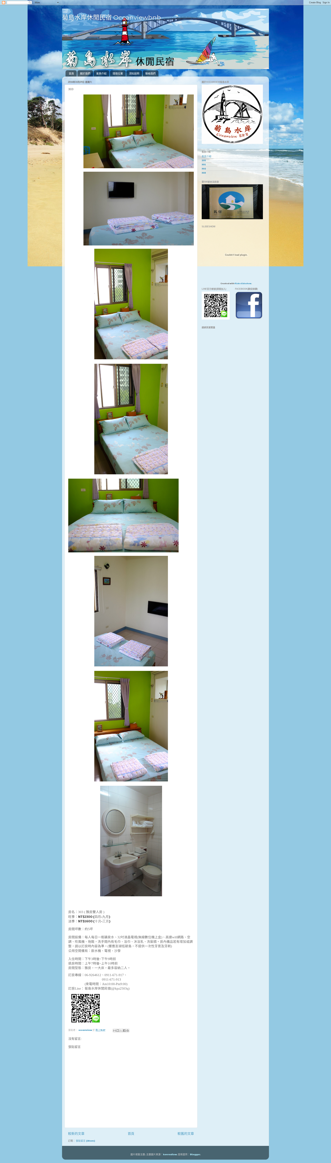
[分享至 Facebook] (124, 1030)
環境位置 (118, 73)
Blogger (195, 1154)
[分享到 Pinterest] (127, 1030)
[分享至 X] (121, 1030)
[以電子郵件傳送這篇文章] (114, 1030)
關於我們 (85, 73)
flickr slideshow (243, 283)
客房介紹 (101, 73)
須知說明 (134, 73)
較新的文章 (76, 1133)
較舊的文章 (186, 1133)
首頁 (71, 73)
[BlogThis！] (117, 1030)
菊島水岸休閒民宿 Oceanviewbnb (111, 17)
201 (204, 160)
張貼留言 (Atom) (85, 1140)
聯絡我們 (150, 73)
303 (204, 172)
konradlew (170, 1154)
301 (204, 164)
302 (204, 168)
